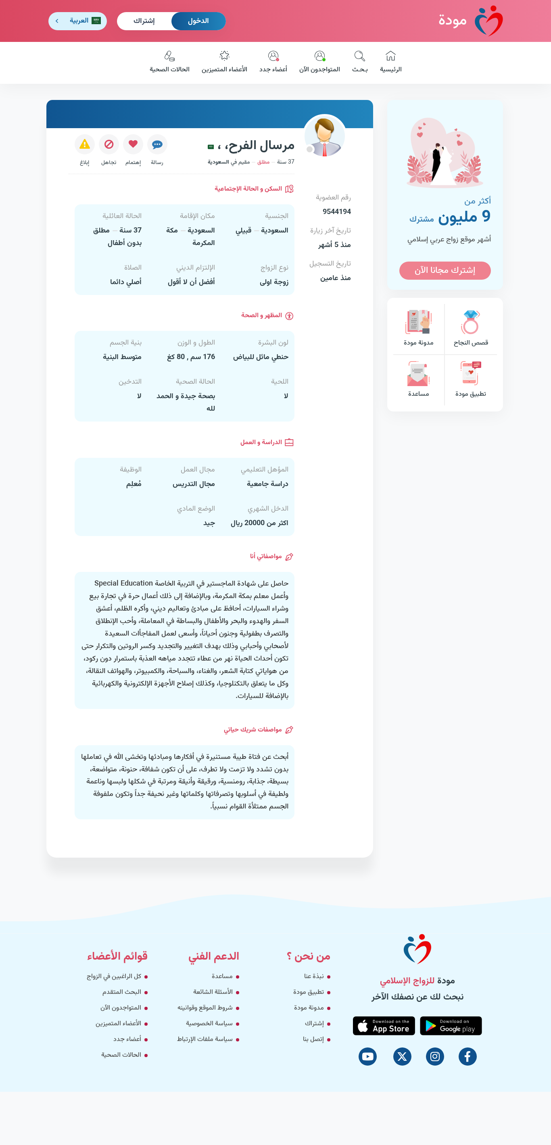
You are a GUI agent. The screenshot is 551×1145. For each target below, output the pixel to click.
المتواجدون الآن (319, 70)
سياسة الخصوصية (209, 1024)
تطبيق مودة (470, 394)
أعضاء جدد (273, 70)
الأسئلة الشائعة (213, 992)
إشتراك (144, 21)
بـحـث (360, 70)
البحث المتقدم (121, 992)
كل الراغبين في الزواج (114, 977)
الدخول (198, 21)
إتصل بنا (313, 1040)
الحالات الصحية (170, 70)
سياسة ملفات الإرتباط (205, 1040)
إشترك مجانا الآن (445, 271)
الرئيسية (391, 70)
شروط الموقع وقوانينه (205, 1008)
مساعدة (418, 394)
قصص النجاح (471, 343)
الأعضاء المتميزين (224, 70)
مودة (452, 21)
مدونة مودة (419, 343)
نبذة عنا (314, 977)
